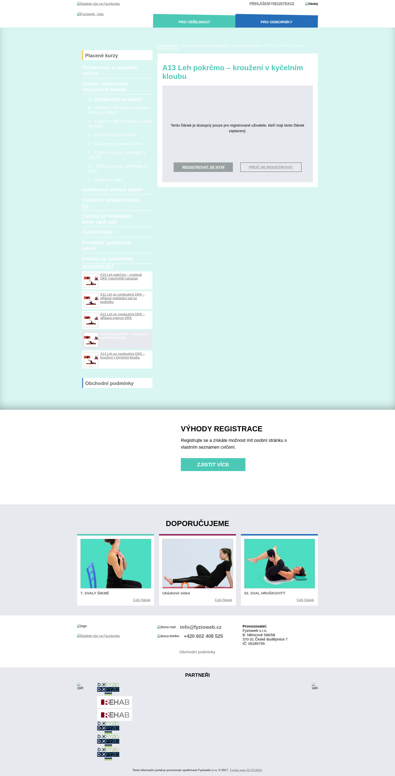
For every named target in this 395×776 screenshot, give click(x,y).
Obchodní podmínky (109, 383)
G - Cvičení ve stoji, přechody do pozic (118, 168)
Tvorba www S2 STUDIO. (246, 770)
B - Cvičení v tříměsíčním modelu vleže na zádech (119, 110)
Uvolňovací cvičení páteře (112, 189)
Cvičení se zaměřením (107, 258)
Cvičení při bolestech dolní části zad (107, 219)
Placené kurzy (101, 55)
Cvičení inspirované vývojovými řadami (105, 86)
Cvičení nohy (97, 232)
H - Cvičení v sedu (105, 179)
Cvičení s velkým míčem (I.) (110, 203)
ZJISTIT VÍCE (213, 464)
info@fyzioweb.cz (201, 627)
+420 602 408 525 (203, 636)
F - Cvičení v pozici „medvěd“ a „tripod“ (116, 155)
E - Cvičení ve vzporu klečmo (115, 143)
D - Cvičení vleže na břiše (111, 135)
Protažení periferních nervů (106, 245)
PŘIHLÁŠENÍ (260, 3)
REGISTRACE (283, 3)
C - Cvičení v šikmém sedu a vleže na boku (120, 123)
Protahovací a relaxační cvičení (109, 70)
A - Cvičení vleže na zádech (115, 99)
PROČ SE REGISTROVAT (271, 167)
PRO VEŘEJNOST (167, 45)
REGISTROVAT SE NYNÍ (203, 167)
